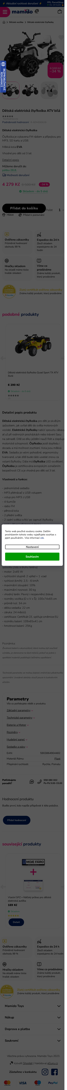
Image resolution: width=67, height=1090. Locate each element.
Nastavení (32, 547)
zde (42, 537)
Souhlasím (32, 556)
